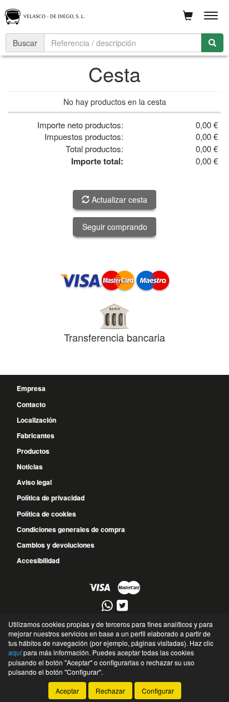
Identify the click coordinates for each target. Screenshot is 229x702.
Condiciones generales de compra (71, 529)
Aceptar (67, 690)
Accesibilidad (38, 560)
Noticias (30, 467)
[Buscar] (212, 42)
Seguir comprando (114, 226)
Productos (33, 451)
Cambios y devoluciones (55, 545)
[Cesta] (187, 15)
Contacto (31, 404)
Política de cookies (46, 514)
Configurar (158, 690)
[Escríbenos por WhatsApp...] (107, 606)
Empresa (31, 388)
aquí (15, 652)
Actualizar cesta (118, 199)
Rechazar (110, 690)
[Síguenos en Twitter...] (122, 606)
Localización (36, 420)
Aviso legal (34, 482)
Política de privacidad (50, 498)
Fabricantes (35, 435)
